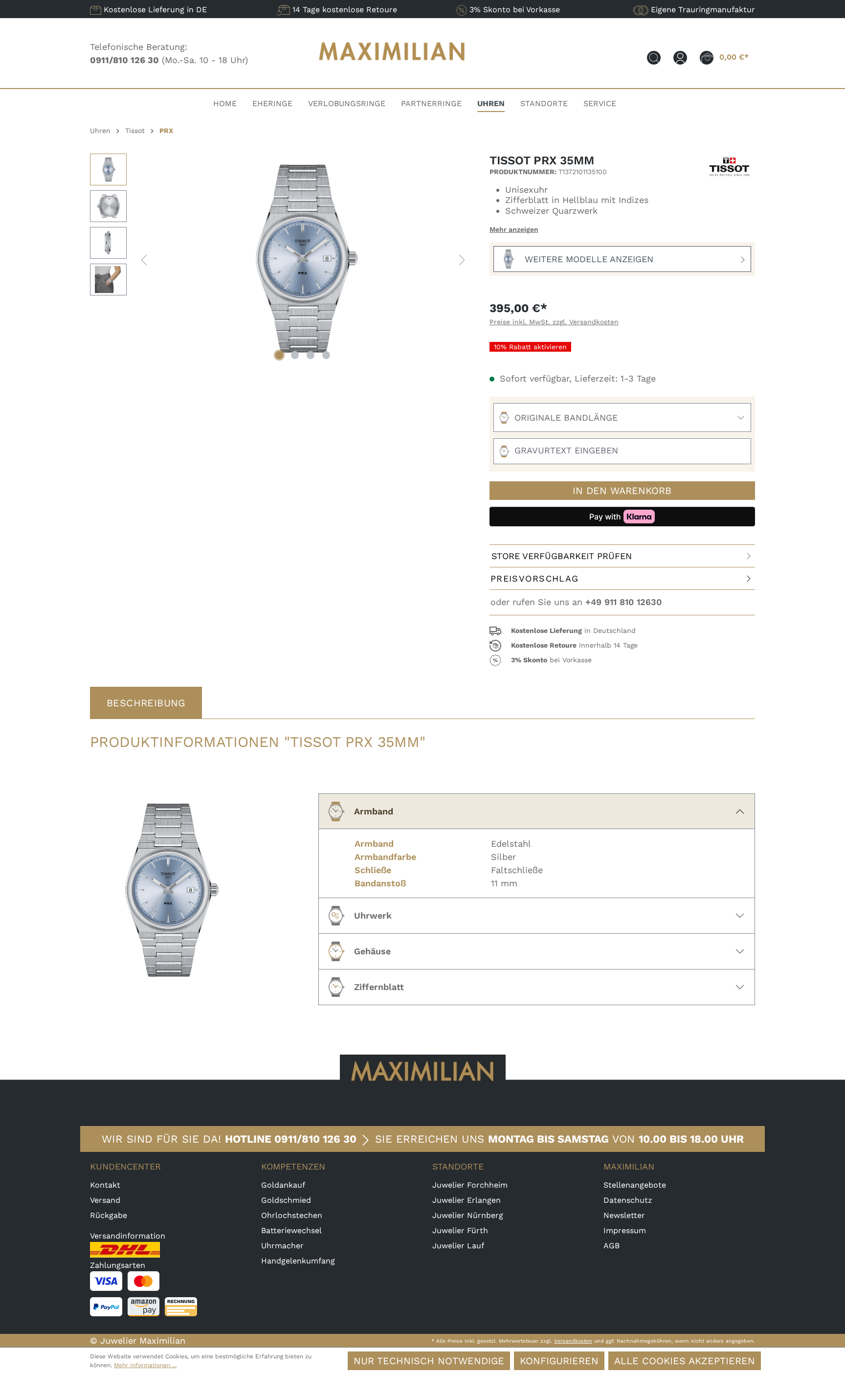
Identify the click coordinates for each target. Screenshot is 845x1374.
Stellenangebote (634, 1185)
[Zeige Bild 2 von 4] (295, 355)
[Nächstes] (462, 259)
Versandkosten (573, 1341)
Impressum (624, 1230)
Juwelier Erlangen (466, 1200)
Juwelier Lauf (458, 1245)
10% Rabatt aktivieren (530, 347)
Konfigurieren (559, 1361)
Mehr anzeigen (513, 229)
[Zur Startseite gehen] (392, 70)
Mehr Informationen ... (145, 1365)
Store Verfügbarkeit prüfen (561, 556)
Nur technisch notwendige (429, 1361)
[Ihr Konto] (680, 57)
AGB (611, 1245)
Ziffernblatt (379, 987)
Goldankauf (283, 1185)
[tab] (146, 703)
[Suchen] (654, 57)
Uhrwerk (373, 915)
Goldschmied (286, 1200)
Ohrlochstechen (291, 1215)
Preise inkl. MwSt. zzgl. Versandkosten (554, 322)
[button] (622, 631)
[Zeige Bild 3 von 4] (310, 355)
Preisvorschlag (534, 578)
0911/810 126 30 (315, 1139)
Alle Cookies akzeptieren (684, 1361)
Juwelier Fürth (460, 1230)
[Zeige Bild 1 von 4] (279, 355)
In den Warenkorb (622, 490)
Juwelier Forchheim (470, 1185)
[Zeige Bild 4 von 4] (326, 355)
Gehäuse (372, 951)
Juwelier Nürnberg (467, 1215)
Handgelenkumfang (298, 1260)
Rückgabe (108, 1215)
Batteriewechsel (291, 1230)
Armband (373, 811)
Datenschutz (627, 1200)
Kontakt (105, 1185)
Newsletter (624, 1215)
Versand (105, 1200)
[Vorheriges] (143, 259)
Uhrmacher (282, 1245)
